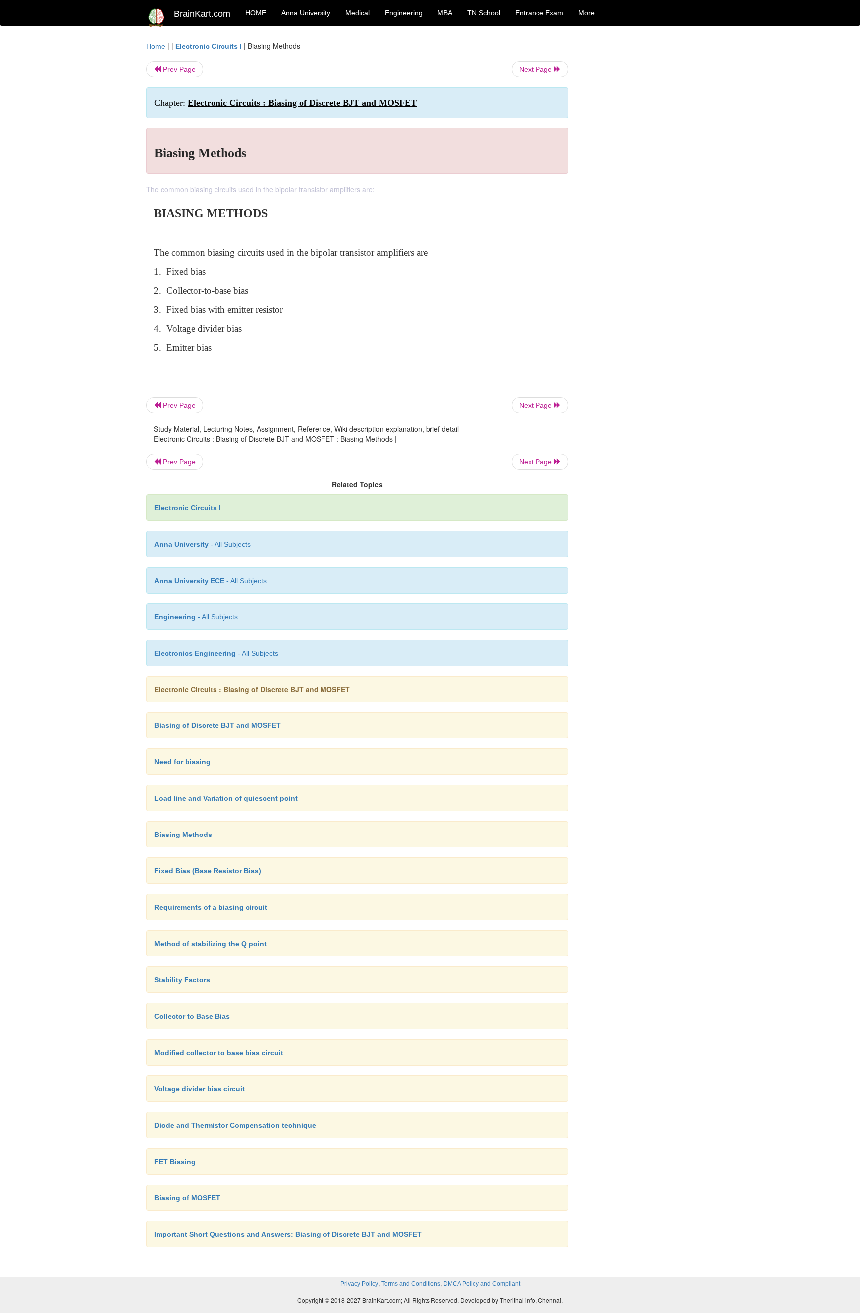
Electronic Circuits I (208, 46)
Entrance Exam (539, 13)
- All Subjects (202, 544)
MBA (444, 13)
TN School (483, 13)
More (586, 13)
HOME (255, 13)
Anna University (305, 13)
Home (155, 46)
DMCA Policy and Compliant (481, 1283)
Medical (357, 13)
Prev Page (178, 69)
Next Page (536, 69)
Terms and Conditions (410, 1283)
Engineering (404, 13)
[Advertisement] (648, 190)
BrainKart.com (202, 14)
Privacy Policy (359, 1283)
